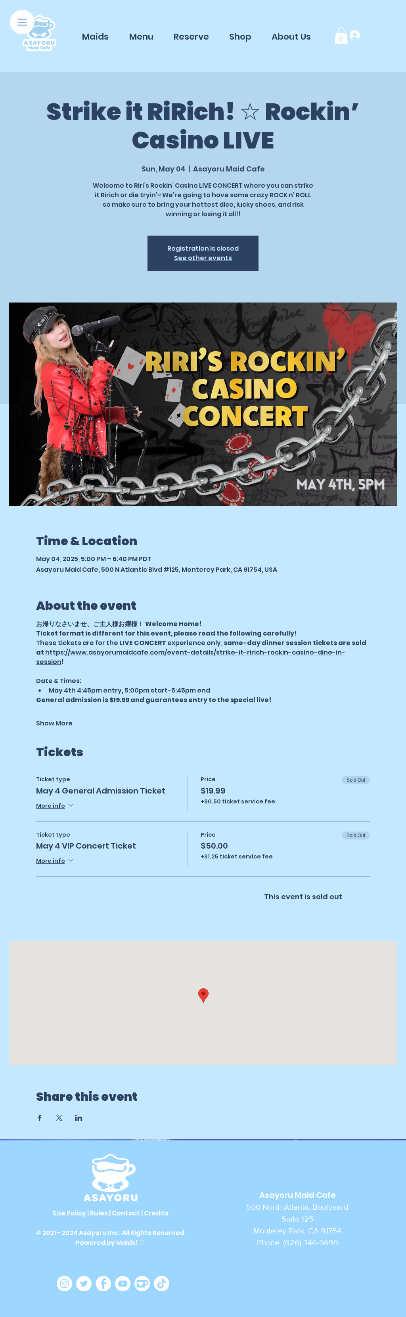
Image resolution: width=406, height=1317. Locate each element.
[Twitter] (84, 1283)
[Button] (39, 34)
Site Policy (69, 1213)
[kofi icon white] (142, 1283)
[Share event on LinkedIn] (78, 1118)
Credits (156, 1213)
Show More (54, 723)
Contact (126, 1213)
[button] (22, 22)
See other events (203, 258)
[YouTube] (122, 1283)
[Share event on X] (59, 1118)
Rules (99, 1213)
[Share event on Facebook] (40, 1118)
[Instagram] (64, 1283)
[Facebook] (103, 1283)
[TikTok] (161, 1283)
